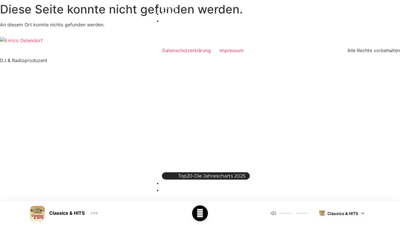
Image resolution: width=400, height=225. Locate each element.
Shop (168, 183)
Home (169, 7)
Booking (172, 14)
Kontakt (172, 190)
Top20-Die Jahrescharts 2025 (211, 176)
